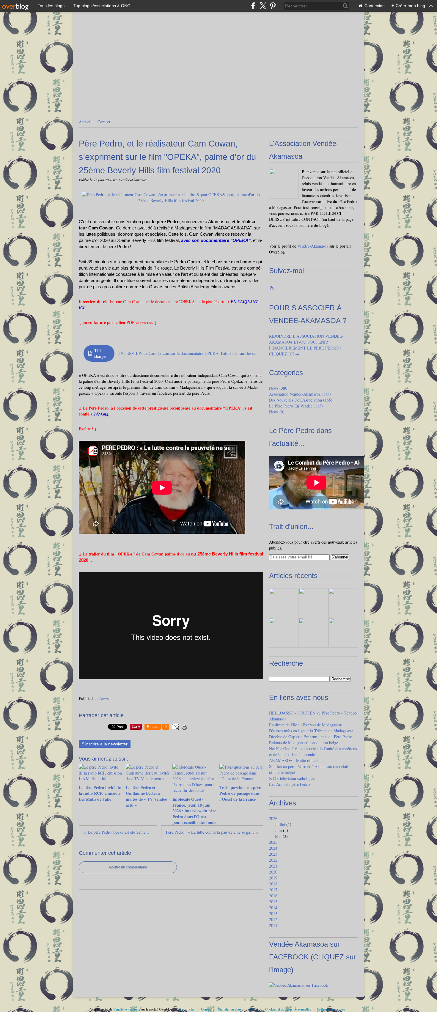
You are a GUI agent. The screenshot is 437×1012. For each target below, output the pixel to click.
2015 (273, 901)
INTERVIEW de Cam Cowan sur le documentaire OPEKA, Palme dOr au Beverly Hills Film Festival (188, 353)
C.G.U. (254, 1009)
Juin (278, 830)
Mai (278, 836)
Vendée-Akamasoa (312, 246)
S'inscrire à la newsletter (105, 744)
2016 (273, 895)
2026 (273, 818)
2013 (273, 913)
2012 (273, 919)
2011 (273, 925)
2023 (273, 854)
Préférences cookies (331, 1009)
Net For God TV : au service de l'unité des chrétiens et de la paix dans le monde (313, 751)
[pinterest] (272, 5)
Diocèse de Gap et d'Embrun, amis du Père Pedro (310, 736)
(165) (300, 400)
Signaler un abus (230, 1009)
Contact (104, 122)
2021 (273, 866)
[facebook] (253, 5)
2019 (273, 878)
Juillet (280, 824)
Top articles (187, 1009)
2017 (273, 890)
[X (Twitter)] (263, 5)
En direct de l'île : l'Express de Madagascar (305, 725)
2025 (273, 842)
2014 (273, 907)
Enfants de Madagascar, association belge (303, 742)
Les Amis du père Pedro (289, 784)
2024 (273, 848)
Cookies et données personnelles (288, 1009)
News (104, 698)
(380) (279, 388)
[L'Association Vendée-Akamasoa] (284, 184)
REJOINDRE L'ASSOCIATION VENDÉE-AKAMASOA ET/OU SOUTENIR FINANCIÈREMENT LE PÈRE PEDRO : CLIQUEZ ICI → (306, 345)
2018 (273, 884)
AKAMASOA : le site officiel (294, 760)
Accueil (85, 122)
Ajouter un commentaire (128, 867)
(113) (296, 406)
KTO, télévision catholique (292, 778)
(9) (276, 412)
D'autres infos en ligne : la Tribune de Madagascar (311, 731)
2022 (273, 860)
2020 (273, 872)
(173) (300, 394)
